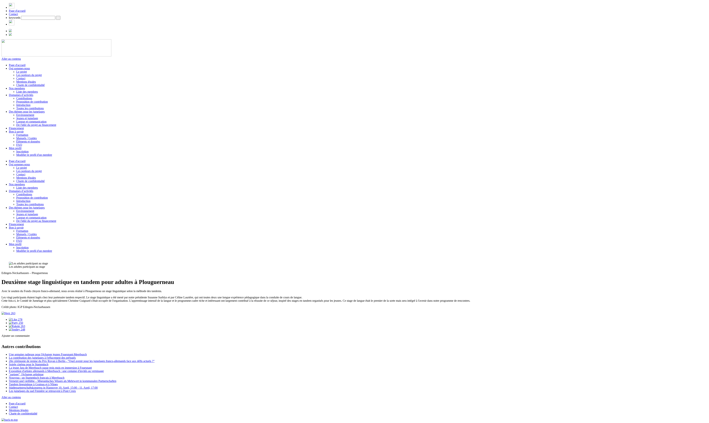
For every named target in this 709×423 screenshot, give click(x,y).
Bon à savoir (16, 131)
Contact (13, 14)
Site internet (8, 350)
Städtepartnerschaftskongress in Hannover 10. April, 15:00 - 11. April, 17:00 (53, 387)
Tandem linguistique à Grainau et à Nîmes (33, 384)
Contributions (24, 98)
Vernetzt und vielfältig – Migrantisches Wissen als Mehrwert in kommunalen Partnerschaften (62, 381)
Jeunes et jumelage (27, 118)
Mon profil (15, 148)
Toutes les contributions (30, 108)
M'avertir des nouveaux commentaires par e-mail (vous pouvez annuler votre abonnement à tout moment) (70, 372)
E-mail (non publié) (24, 346)
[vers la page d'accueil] (56, 55)
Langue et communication (31, 121)
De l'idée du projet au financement (36, 124)
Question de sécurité (25, 353)
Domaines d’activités (21, 95)
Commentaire (21, 367)
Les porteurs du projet (29, 75)
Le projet (21, 71)
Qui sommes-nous (19, 68)
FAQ (19, 144)
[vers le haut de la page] (9, 419)
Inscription (22, 151)
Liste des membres (27, 91)
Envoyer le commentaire (16, 378)
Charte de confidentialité (30, 85)
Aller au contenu (11, 58)
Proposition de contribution (32, 101)
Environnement (25, 115)
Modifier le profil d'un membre (34, 154)
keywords (14, 17)
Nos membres (17, 88)
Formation (22, 134)
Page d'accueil (17, 10)
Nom (16, 342)
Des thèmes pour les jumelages (27, 111)
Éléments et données (28, 141)
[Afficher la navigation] (11, 7)
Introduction (23, 105)
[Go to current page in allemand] (10, 30)
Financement (16, 128)
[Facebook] (11, 24)
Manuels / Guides (26, 138)
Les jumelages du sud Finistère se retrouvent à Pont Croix (42, 391)
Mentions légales (26, 81)
